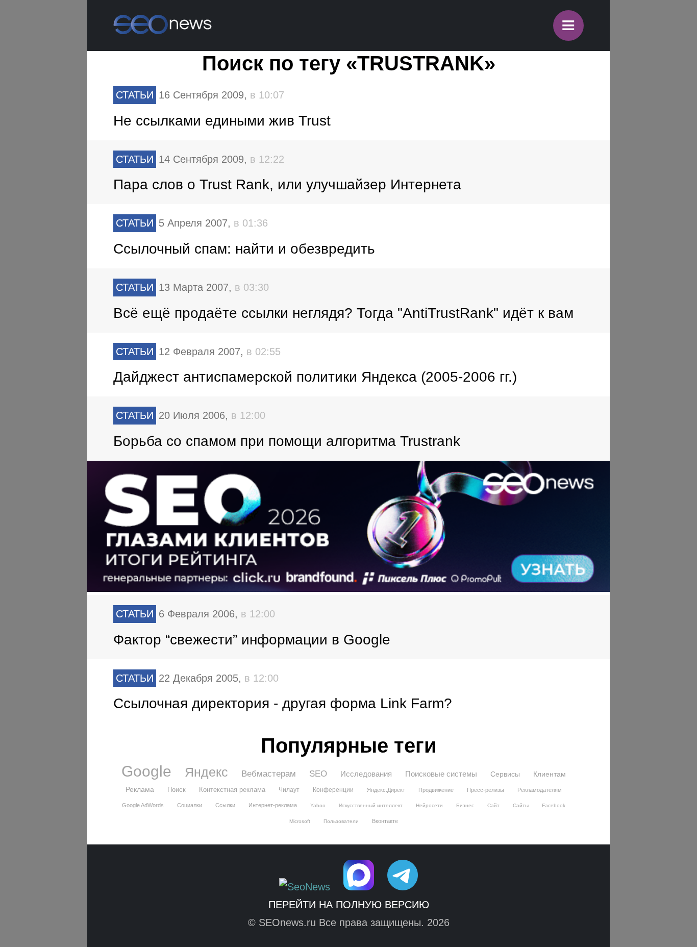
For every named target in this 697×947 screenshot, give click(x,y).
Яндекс (206, 772)
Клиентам (549, 774)
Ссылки (225, 805)
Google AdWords (143, 805)
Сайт (493, 805)
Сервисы (505, 774)
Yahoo (318, 805)
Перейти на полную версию (348, 904)
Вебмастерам (268, 774)
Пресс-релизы (485, 790)
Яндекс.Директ (386, 790)
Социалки (189, 805)
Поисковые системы (441, 773)
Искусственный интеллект (371, 805)
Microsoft (299, 821)
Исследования (366, 773)
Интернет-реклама (272, 805)
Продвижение (436, 790)
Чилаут (289, 789)
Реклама (140, 789)
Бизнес (465, 805)
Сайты (521, 805)
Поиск (176, 789)
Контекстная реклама (232, 789)
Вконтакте (385, 821)
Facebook (553, 805)
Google (146, 771)
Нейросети (429, 805)
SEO (318, 774)
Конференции (333, 789)
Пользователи (341, 821)
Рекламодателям (539, 790)
